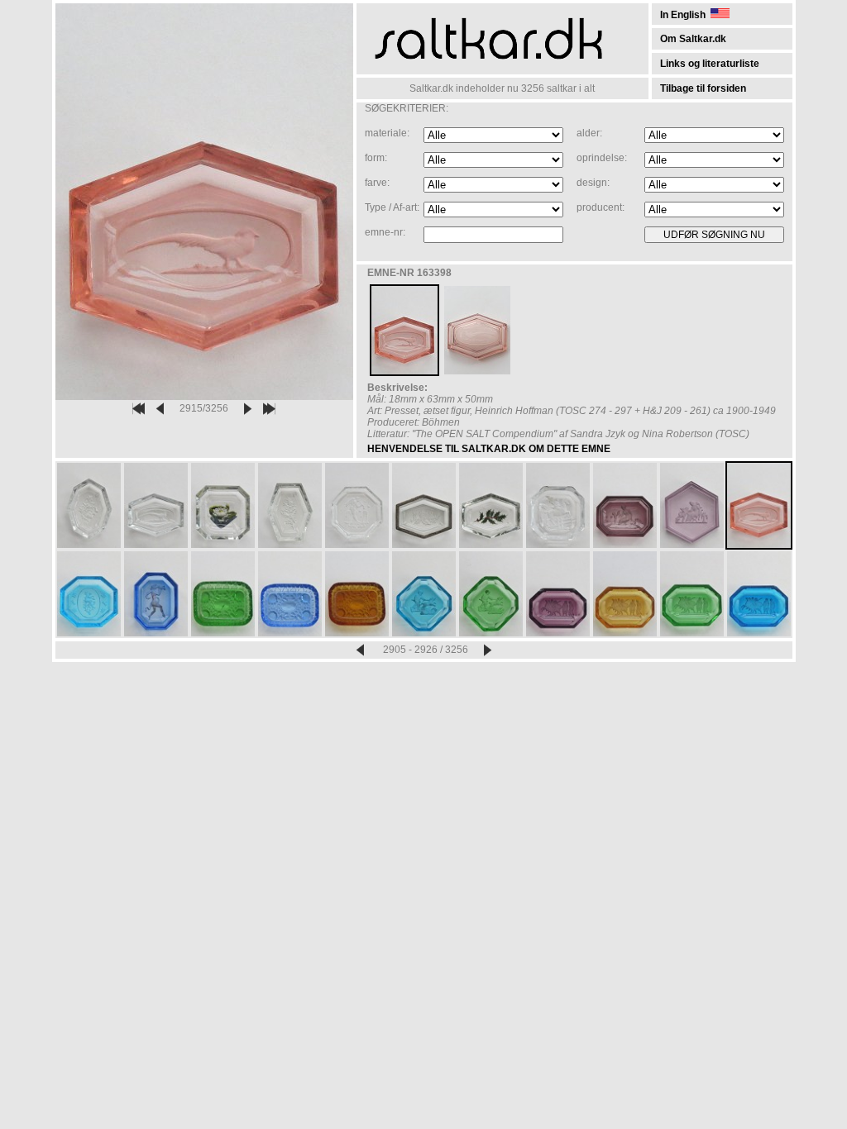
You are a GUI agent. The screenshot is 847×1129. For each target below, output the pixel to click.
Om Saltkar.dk (693, 39)
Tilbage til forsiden (703, 88)
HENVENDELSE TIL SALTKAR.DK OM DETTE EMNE (488, 449)
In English (685, 15)
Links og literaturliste (709, 63)
